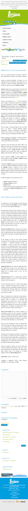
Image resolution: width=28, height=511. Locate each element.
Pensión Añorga (6, 441)
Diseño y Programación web (9, 501)
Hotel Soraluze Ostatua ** (8, 439)
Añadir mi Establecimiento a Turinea (17, 62)
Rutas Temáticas (7, 28)
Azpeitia (17, 97)
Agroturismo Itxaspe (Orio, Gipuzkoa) (11, 432)
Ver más (23, 445)
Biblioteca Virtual (7, 36)
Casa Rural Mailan (7, 434)
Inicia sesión (4, 406)
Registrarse (5, 42)
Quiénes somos (14, 497)
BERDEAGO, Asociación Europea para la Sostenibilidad (17, 485)
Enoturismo (12, 56)
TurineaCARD (6, 34)
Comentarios (4, 424)
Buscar (4, 45)
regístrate (12, 406)
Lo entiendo (14, 8)
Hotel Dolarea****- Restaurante (9, 437)
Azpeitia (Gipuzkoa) (7, 469)
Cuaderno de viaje (7, 39)
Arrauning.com (6, 452)
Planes (4, 31)
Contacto (15, 495)
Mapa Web (14, 492)
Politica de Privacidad (14, 493)
